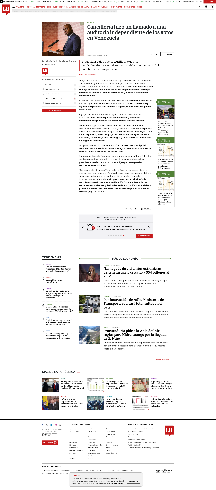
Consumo (72, 437)
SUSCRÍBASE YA (144, 236)
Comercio (109, 379)
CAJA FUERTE (116, 7)
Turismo (79, 11)
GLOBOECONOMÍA (60, 7)
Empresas (73, 442)
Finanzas (72, 445)
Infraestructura (93, 448)
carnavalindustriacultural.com (53, 473)
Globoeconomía (112, 445)
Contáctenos (133, 434)
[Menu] (14, 6)
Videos (90, 458)
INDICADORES (129, 7)
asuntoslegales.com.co (50, 470)
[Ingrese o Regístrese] (212, 6)
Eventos (109, 442)
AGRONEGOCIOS (76, 7)
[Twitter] (152, 54)
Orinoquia (64, 11)
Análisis (48, 277)
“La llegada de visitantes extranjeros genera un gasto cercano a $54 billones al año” (59, 309)
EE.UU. (63, 379)
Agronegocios (74, 429)
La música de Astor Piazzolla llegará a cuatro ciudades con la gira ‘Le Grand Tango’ (116, 402)
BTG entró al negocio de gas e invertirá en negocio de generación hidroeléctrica (59, 336)
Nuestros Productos (135, 431)
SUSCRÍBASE (210, 2)
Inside (108, 448)
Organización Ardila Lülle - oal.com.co (164, 471)
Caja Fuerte (92, 431)
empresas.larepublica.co (85, 470)
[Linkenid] (52, 425)
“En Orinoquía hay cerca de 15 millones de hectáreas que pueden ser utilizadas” (59, 322)
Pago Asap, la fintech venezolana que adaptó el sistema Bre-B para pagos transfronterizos (161, 384)
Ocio (108, 450)
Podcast (72, 453)
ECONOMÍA (30, 7)
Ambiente (154, 396)
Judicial (64, 396)
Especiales (91, 442)
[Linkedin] (156, 54)
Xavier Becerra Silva (87, 74)
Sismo (37, 11)
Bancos (87, 11)
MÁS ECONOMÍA (162, 359)
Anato (72, 11)
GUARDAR (168, 54)
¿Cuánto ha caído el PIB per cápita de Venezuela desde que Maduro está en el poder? (165, 198)
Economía (109, 437)
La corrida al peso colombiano (54, 281)
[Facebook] (146, 54)
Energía (48, 331)
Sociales (72, 458)
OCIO (49, 7)
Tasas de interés (98, 11)
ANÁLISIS (88, 7)
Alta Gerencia (93, 429)
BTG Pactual (110, 11)
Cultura (109, 396)
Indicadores (73, 448)
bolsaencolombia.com (125, 470)
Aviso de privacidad (135, 437)
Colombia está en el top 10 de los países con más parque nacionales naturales (162, 402)
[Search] (198, 7)
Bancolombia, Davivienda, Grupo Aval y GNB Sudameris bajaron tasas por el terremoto (59, 294)
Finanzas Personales (95, 445)
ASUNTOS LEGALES (101, 7)
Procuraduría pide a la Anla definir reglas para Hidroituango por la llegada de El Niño (135, 335)
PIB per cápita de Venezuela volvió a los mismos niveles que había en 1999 (165, 164)
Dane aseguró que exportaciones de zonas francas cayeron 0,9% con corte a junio (117, 384)
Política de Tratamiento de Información (142, 442)
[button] (82, 227)
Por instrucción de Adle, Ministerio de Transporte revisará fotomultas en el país (134, 303)
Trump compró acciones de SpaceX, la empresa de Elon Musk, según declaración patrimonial (72, 384)
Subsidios (55, 11)
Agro (48, 317)
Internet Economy (76, 450)
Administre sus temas (53, 110)
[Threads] (61, 425)
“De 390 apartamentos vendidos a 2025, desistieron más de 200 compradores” (58, 269)
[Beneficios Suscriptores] (205, 6)
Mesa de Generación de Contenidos (141, 429)
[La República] (6, 9)
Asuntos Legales (75, 431)
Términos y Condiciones (136, 439)
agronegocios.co (67, 470)
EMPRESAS (40, 7)
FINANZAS (20, 7)
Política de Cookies (115, 483)
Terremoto (45, 11)
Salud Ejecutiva (111, 453)
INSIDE (139, 7)
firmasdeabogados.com (105, 470)
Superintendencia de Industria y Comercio (143, 448)
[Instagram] (56, 425)
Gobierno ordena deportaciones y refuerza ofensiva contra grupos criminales (72, 402)
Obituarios (91, 450)
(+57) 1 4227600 (48, 435)
